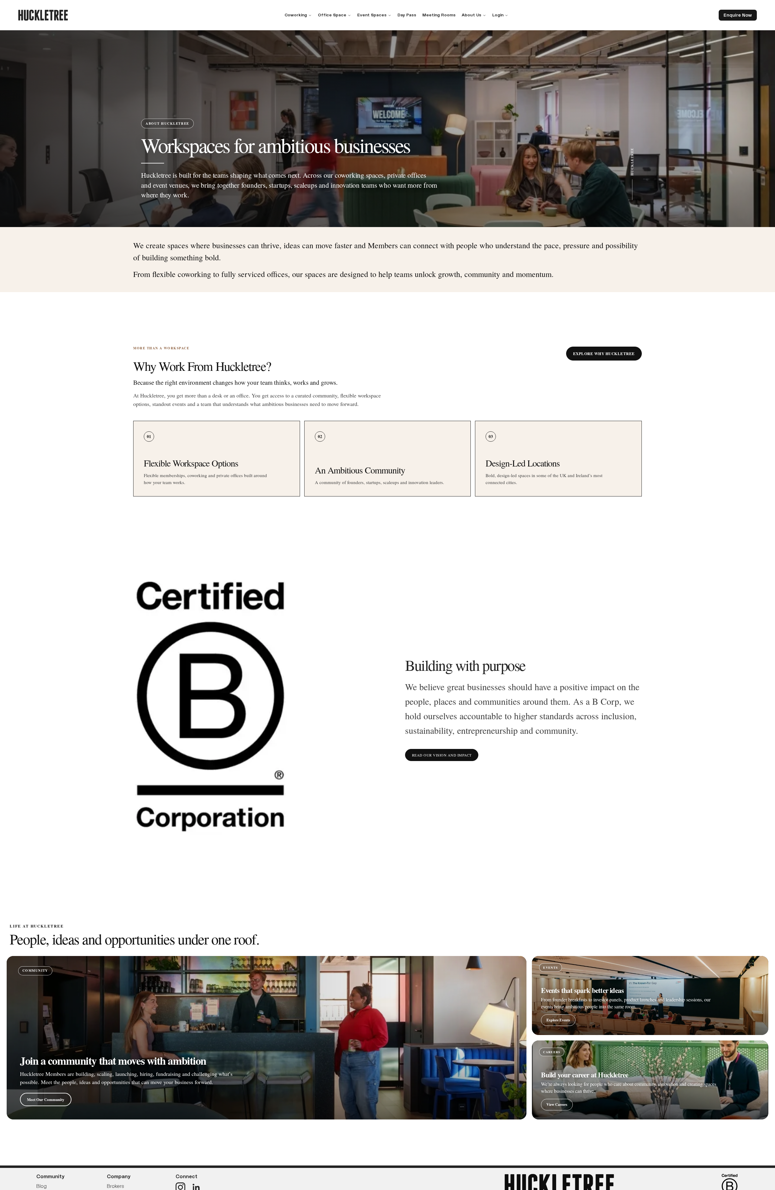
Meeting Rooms (439, 14)
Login (497, 14)
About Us (471, 14)
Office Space (332, 14)
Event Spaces (372, 14)
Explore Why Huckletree (604, 353)
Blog (41, 1186)
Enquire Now (738, 15)
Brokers (115, 1186)
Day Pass (406, 14)
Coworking (296, 14)
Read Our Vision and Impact (441, 755)
